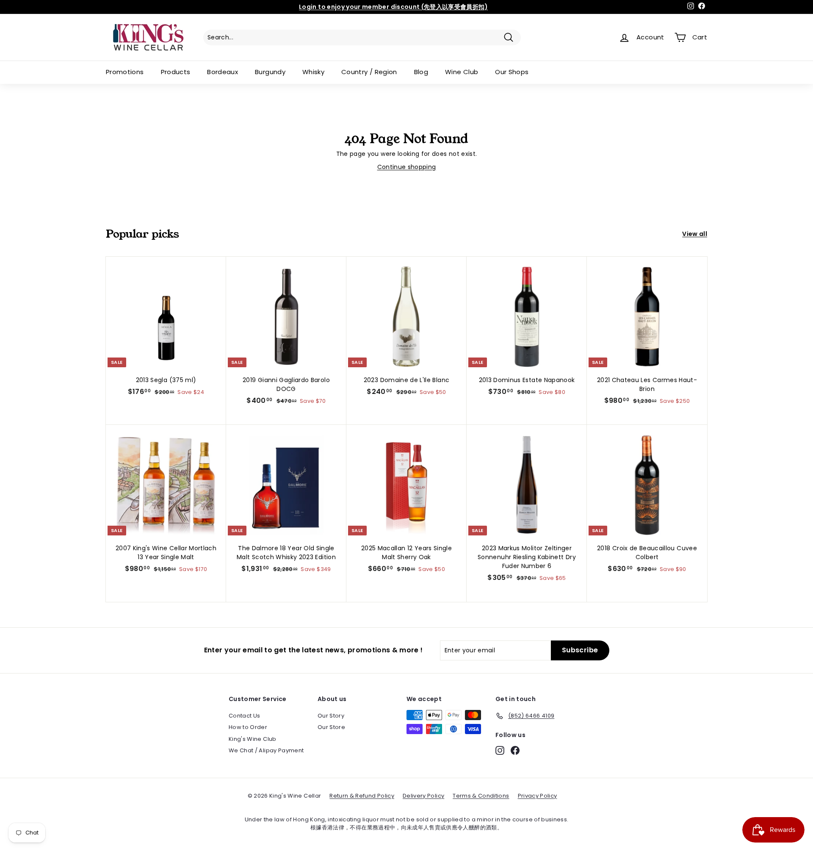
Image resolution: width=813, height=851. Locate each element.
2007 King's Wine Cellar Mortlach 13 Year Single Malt (166, 552)
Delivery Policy (423, 796)
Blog (421, 71)
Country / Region (369, 71)
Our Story (331, 716)
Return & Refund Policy (361, 796)
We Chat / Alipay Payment (266, 750)
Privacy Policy (537, 796)
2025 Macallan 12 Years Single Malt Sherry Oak (406, 552)
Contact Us (244, 716)
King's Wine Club (253, 739)
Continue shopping (406, 167)
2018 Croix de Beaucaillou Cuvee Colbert (647, 552)
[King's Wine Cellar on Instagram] (499, 750)
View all (694, 234)
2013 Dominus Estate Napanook (527, 380)
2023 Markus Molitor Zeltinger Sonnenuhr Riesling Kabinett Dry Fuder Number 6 (527, 557)
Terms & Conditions (481, 796)
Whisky (313, 71)
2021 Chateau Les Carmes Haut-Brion (647, 384)
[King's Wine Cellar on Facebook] (515, 750)
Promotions (125, 71)
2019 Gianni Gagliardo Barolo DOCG (286, 384)
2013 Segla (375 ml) (166, 380)
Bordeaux (222, 71)
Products (176, 71)
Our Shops (511, 71)
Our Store (331, 727)
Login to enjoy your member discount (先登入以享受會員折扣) (393, 7)
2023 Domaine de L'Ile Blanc (406, 380)
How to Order (248, 727)
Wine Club (461, 71)
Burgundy (270, 71)
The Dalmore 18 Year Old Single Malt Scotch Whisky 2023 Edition (286, 552)
